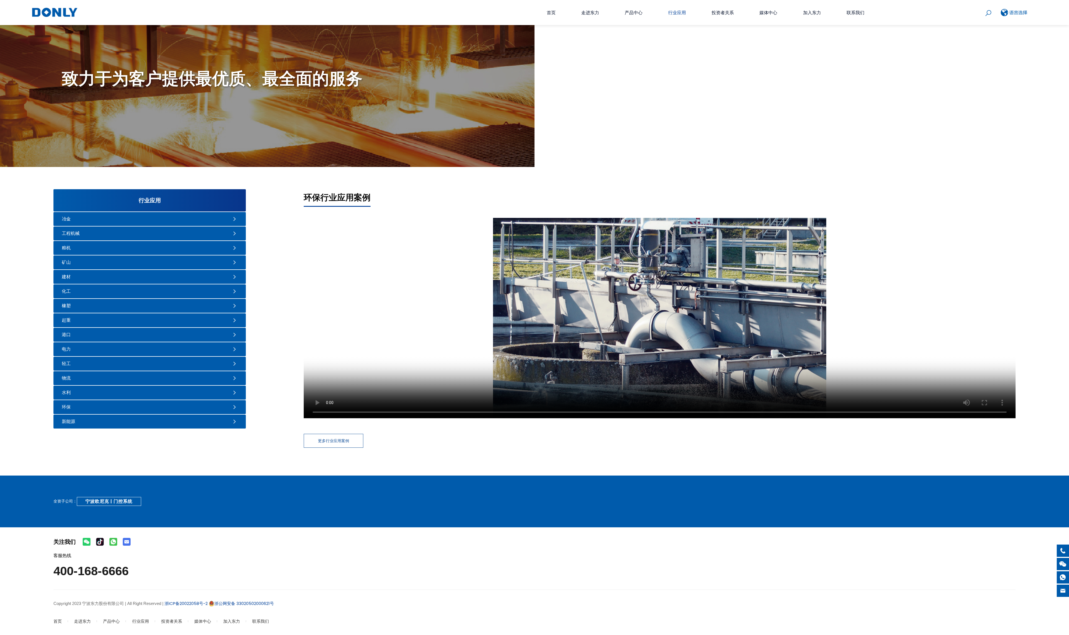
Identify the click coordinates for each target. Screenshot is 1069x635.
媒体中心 (768, 12)
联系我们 (855, 12)
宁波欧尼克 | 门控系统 (109, 501)
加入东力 (812, 12)
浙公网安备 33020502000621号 (244, 603)
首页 (551, 12)
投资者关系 (723, 12)
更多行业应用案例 (333, 441)
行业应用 (677, 12)
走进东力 (590, 12)
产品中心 (634, 12)
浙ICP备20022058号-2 (185, 603)
